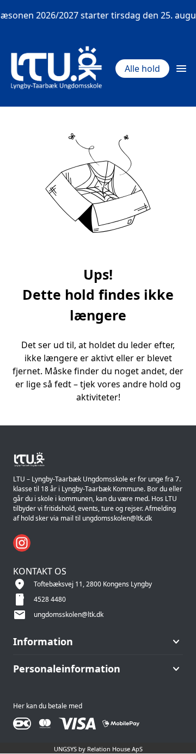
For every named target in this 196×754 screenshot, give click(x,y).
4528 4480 (50, 599)
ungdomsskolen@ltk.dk (68, 614)
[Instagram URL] (21, 543)
